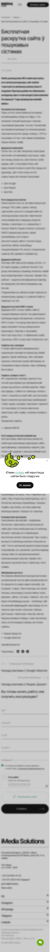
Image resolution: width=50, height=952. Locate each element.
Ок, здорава (25, 485)
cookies (19, 472)
